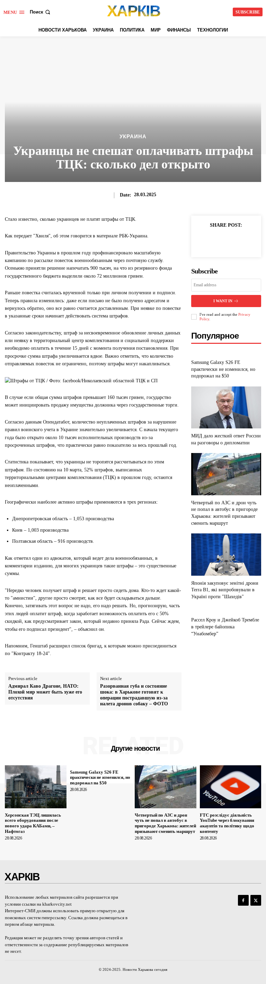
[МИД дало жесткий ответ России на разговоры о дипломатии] (226, 407)
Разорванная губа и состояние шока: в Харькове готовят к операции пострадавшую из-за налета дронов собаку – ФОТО (134, 694)
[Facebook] (210, 241)
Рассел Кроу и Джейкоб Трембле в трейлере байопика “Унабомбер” (225, 626)
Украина (133, 136)
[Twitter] (226, 241)
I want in (222, 301)
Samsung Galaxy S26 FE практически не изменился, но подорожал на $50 (223, 369)
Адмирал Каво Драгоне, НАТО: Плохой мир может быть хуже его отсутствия (45, 691)
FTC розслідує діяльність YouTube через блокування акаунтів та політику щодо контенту (227, 823)
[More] (242, 241)
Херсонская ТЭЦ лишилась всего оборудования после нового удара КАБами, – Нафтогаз (33, 823)
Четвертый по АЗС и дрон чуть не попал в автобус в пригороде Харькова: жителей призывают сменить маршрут (165, 823)
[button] (41, 12)
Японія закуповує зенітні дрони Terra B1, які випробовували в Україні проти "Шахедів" (224, 590)
